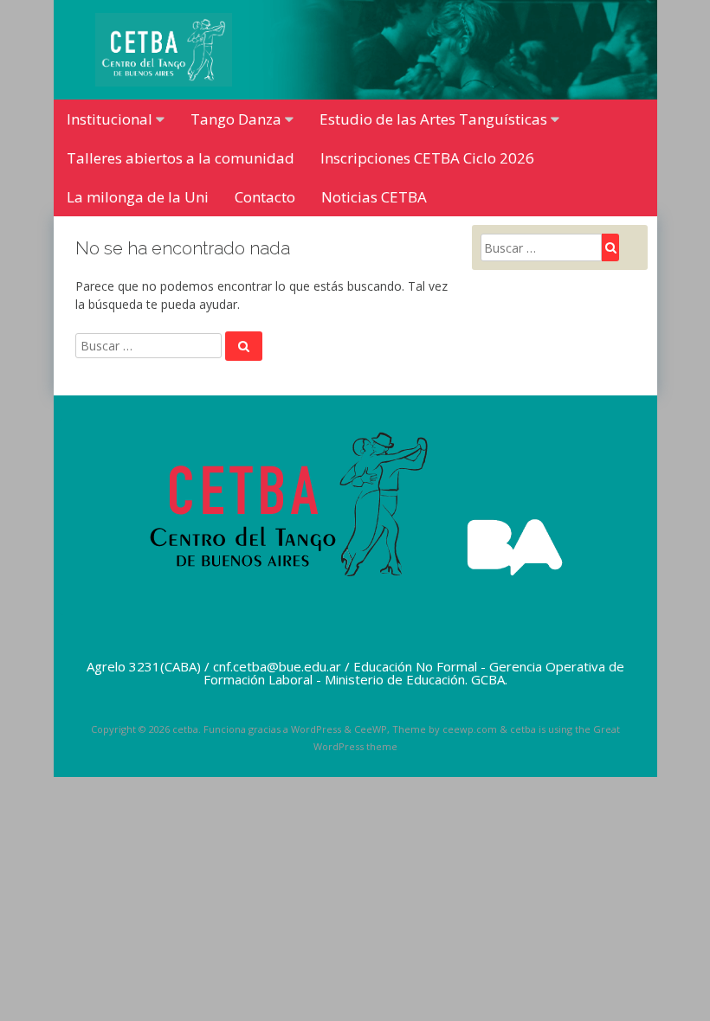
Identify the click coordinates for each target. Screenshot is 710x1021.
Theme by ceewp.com (444, 728)
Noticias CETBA (374, 197)
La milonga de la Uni (138, 197)
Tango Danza (235, 119)
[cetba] (163, 82)
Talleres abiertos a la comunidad (180, 158)
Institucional (109, 119)
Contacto (265, 197)
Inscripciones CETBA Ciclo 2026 (427, 158)
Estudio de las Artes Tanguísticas (433, 119)
